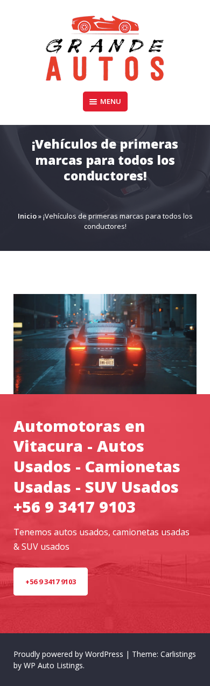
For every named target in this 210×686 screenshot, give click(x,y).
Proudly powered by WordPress (69, 654)
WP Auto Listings (53, 665)
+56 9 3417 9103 (50, 581)
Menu (110, 101)
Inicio (27, 216)
